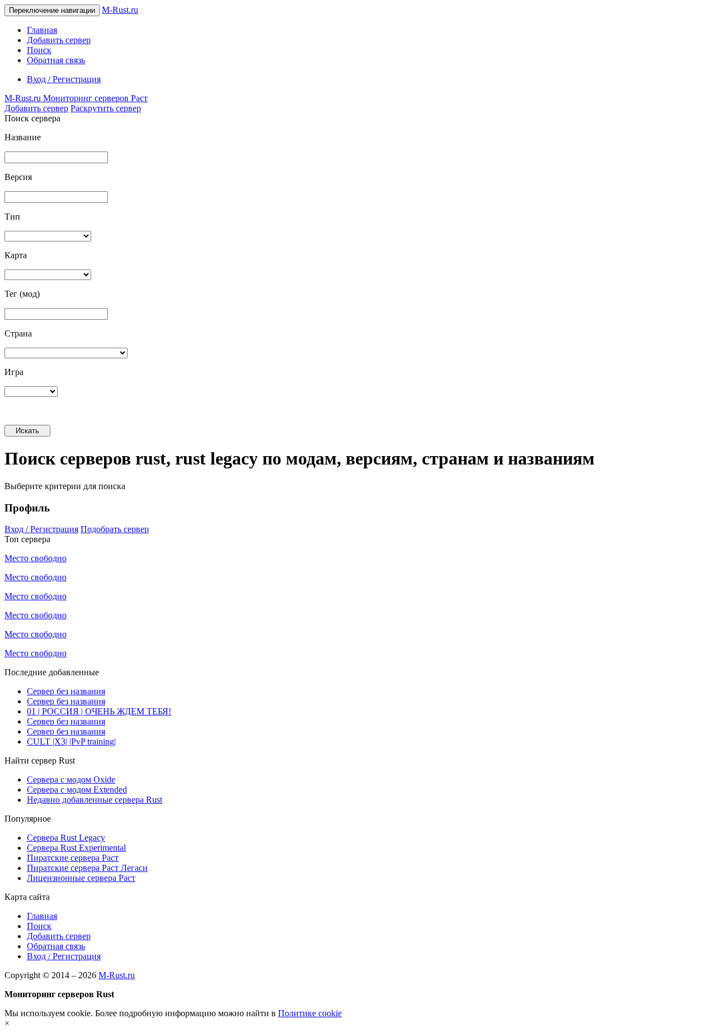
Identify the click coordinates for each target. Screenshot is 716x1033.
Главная (42, 30)
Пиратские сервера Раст (73, 858)
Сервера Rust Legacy (66, 837)
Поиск (39, 50)
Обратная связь (56, 60)
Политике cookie (310, 1013)
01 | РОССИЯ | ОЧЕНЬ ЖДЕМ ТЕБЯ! (99, 711)
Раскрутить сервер (105, 108)
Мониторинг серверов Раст (76, 98)
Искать (27, 431)
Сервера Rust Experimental (76, 847)
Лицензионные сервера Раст (81, 878)
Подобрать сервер (115, 529)
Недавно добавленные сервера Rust (94, 799)
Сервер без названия (66, 691)
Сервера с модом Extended (77, 789)
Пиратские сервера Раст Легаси (87, 868)
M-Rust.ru (120, 10)
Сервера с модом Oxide (71, 779)
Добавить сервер (59, 40)
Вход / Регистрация (64, 79)
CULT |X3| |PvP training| (71, 741)
